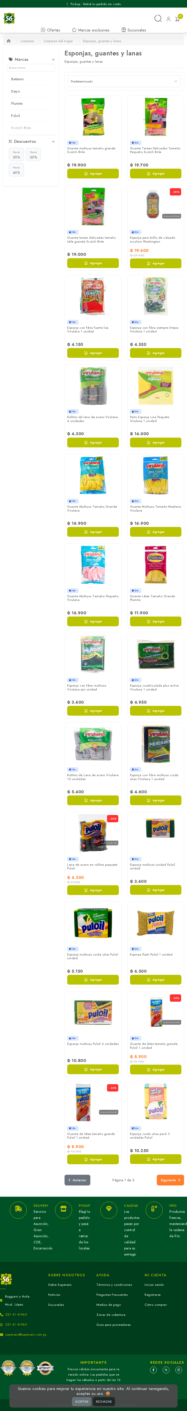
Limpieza (27, 41)
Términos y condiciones (114, 1284)
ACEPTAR (81, 1401)
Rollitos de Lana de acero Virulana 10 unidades (93, 777)
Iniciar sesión (154, 1284)
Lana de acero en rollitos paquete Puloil (92, 866)
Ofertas (53, 30)
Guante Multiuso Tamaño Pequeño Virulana (92, 598)
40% (16, 170)
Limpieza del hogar (58, 41)
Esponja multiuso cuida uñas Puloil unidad (92, 956)
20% (16, 155)
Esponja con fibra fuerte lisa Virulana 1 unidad (88, 329)
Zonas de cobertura (110, 1314)
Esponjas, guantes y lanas (102, 41)
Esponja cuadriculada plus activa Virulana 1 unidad (154, 687)
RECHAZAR (104, 1401)
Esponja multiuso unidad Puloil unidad (152, 866)
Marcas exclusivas (93, 30)
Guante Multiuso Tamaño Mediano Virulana (155, 508)
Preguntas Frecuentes (112, 1294)
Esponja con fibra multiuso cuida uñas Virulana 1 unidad (154, 777)
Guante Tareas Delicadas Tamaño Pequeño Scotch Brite (155, 150)
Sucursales (136, 30)
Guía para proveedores (113, 1324)
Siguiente (168, 1180)
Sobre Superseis (60, 1284)
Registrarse (153, 1294)
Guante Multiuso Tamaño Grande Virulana (92, 508)
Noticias (54, 1294)
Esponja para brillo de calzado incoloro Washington (152, 239)
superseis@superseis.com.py (26, 1334)
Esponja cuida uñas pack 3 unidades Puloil (150, 1136)
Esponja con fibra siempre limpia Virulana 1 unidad (154, 329)
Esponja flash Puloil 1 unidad (151, 954)
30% (33, 155)
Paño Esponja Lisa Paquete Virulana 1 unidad (149, 419)
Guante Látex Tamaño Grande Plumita (152, 598)
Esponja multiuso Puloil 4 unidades (93, 1043)
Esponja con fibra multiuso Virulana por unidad (86, 687)
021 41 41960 (16, 1314)
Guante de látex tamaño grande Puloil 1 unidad (154, 1045)
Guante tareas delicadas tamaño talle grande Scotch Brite (91, 239)
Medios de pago (108, 1304)
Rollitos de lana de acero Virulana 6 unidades (92, 419)
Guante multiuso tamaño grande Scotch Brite (91, 150)
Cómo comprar (156, 1304)
